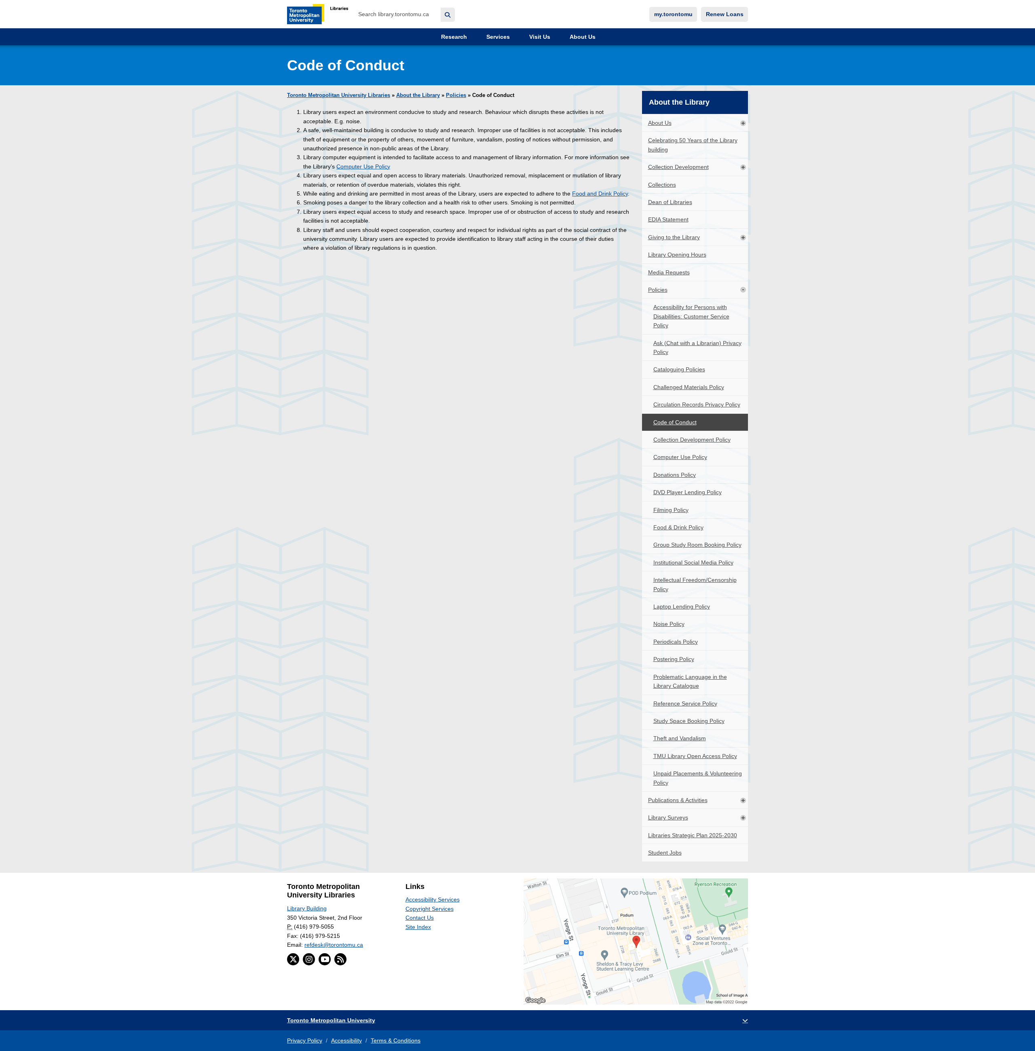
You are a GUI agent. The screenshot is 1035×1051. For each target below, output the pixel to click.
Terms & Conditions (395, 1040)
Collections (662, 184)
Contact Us (420, 917)
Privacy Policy (304, 1040)
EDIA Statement (668, 219)
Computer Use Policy (363, 166)
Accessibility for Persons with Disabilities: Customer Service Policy (691, 316)
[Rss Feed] (340, 959)
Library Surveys (668, 817)
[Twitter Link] (293, 959)
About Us (582, 37)
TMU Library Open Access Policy (695, 756)
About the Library (418, 95)
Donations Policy (674, 475)
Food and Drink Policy (600, 193)
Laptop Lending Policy (681, 606)
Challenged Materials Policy (688, 387)
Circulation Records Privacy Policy (696, 404)
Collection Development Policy (692, 439)
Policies (456, 95)
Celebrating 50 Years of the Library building (692, 144)
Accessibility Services (433, 899)
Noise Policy (668, 624)
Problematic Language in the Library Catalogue (690, 681)
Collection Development (678, 167)
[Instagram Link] (309, 959)
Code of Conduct (675, 422)
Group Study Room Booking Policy (697, 544)
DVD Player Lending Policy (687, 492)
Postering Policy (673, 659)
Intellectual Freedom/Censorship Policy (695, 584)
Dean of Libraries (670, 202)
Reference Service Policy (685, 703)
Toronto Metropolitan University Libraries (338, 95)
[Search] (448, 15)
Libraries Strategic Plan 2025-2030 (692, 835)
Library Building (307, 908)
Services (497, 37)
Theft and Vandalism (679, 738)
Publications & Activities (678, 800)
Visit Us (539, 37)
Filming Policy (671, 510)
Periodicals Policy (675, 641)
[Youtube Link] (325, 959)
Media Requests (669, 272)
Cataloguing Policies (679, 369)
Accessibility (346, 1040)
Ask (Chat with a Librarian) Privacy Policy (697, 347)
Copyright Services (430, 909)
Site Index (418, 927)
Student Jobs (665, 852)
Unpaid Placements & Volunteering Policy (697, 778)
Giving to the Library (674, 237)
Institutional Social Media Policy (693, 562)
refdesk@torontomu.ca (333, 944)
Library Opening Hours (677, 254)
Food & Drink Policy (678, 527)
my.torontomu (673, 14)
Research (453, 37)
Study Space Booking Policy (688, 721)
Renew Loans (725, 14)
